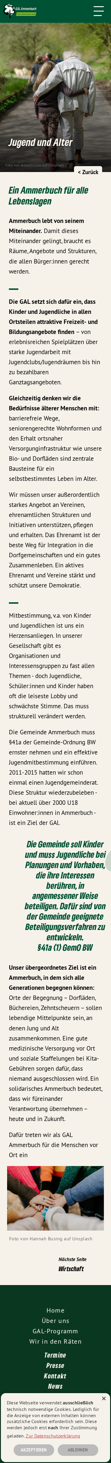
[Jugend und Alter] (48, 11)
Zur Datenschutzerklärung (53, 1436)
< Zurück (88, 172)
